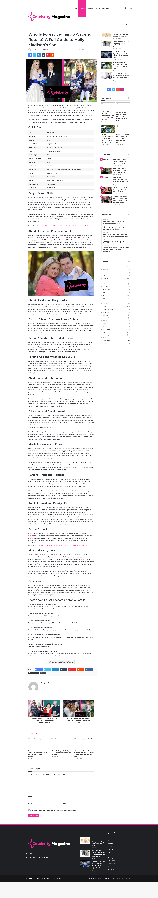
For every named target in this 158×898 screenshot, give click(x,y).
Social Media (106, 329)
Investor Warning (108, 318)
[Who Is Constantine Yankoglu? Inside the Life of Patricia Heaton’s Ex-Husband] (38, 743)
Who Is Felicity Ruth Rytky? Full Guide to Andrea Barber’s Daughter (61, 752)
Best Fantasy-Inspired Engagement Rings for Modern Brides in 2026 (120, 34)
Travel (104, 337)
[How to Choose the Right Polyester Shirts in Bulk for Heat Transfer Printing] (106, 54)
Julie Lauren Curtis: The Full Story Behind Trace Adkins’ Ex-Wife (121, 190)
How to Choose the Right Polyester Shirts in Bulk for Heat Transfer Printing (123, 138)
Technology (105, 8)
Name (30, 796)
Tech (104, 332)
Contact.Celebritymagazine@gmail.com (37, 857)
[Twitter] (34, 55)
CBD (104, 275)
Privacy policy (121, 878)
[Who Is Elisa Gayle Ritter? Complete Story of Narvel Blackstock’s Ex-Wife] (106, 179)
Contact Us (77, 25)
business (105, 269)
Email (30, 803)
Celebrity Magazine (56, 878)
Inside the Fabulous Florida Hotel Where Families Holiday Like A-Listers (107, 138)
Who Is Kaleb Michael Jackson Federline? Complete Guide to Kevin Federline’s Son (84, 753)
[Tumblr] (43, 55)
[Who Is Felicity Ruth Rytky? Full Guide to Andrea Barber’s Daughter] (61, 743)
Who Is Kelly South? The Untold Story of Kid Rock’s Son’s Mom (121, 161)
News (104, 323)
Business (90, 8)
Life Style (105, 320)
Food (104, 298)
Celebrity (82, 8)
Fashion (97, 8)
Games (105, 301)
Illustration (106, 312)
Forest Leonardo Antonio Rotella (61, 662)
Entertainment (107, 289)
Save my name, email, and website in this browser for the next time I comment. (53, 810)
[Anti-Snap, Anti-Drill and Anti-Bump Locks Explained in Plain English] (106, 43)
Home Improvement (108, 309)
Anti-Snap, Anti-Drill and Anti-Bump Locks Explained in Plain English (122, 116)
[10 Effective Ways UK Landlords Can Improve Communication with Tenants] (106, 75)
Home (75, 8)
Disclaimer (129, 878)
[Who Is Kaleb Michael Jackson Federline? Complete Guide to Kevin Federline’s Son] (84, 743)
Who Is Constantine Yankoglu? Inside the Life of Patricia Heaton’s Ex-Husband (37, 753)
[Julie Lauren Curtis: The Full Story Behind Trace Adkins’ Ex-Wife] (106, 190)
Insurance (105, 315)
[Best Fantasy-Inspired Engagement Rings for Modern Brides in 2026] (106, 34)
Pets (104, 326)
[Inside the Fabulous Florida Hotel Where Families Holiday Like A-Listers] (106, 65)
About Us (113, 878)
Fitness (105, 295)
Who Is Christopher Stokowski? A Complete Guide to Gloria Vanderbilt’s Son (65, 226)
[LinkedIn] (39, 55)
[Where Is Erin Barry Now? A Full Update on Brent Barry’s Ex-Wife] (106, 171)
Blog (104, 267)
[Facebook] (30, 55)
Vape (104, 343)
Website (65, 803)
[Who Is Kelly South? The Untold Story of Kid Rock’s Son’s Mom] (106, 162)
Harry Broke (35, 49)
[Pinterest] (48, 55)
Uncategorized (107, 340)
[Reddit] (52, 55)
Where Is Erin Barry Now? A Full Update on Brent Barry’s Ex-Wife (120, 170)
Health (104, 306)
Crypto (105, 281)
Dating (104, 284)
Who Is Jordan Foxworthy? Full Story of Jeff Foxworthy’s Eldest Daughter (64, 545)
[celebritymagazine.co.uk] (49, 16)
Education (105, 286)
